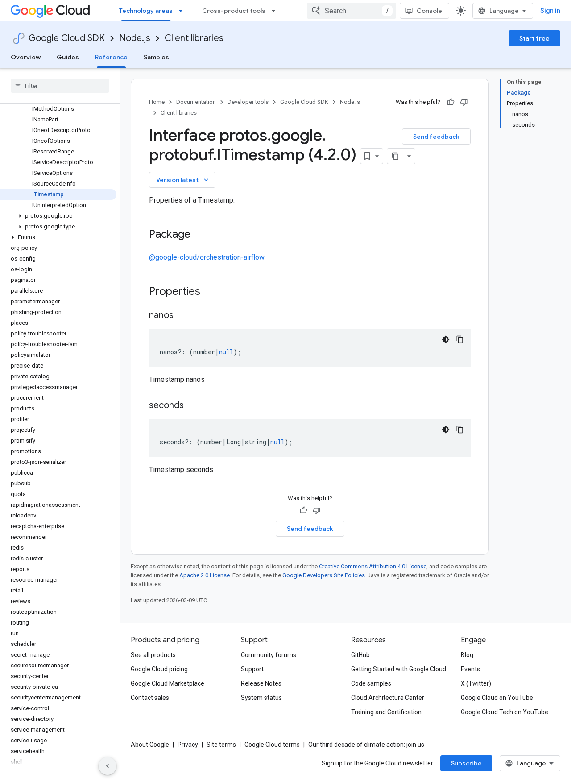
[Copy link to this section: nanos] (182, 315)
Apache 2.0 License (204, 575)
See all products (153, 654)
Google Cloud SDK (67, 38)
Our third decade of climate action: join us (366, 744)
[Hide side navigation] (107, 766)
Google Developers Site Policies (323, 575)
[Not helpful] (464, 102)
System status (261, 697)
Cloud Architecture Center (387, 697)
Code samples (371, 683)
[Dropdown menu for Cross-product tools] (276, 10)
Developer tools (248, 102)
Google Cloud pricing (159, 669)
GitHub (360, 654)
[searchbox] (60, 86)
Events (470, 669)
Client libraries (194, 38)
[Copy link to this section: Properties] (212, 292)
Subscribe (466, 763)
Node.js (134, 38)
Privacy (188, 744)
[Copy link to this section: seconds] (193, 406)
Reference (111, 57)
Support (252, 669)
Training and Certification (386, 712)
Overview (26, 57)
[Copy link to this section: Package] (199, 235)
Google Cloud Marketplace (167, 683)
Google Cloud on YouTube (497, 697)
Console (429, 11)
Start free (534, 38)
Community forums (268, 654)
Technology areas (146, 11)
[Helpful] (450, 102)
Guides (68, 57)
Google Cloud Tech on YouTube (504, 712)
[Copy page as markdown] (395, 156)
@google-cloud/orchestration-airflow (207, 257)
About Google (150, 744)
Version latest (183, 180)
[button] (58, 216)
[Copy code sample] (460, 339)
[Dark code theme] (446, 339)
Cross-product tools (233, 11)
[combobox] (351, 11)
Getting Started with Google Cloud (398, 669)
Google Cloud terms (272, 744)
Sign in (550, 10)
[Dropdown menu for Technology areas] (183, 10)
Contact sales (150, 697)
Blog (467, 654)
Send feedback (436, 136)
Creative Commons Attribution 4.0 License (372, 566)
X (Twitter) (476, 683)
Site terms (221, 744)
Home (157, 102)
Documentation (196, 102)
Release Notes (261, 683)
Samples (156, 57)
